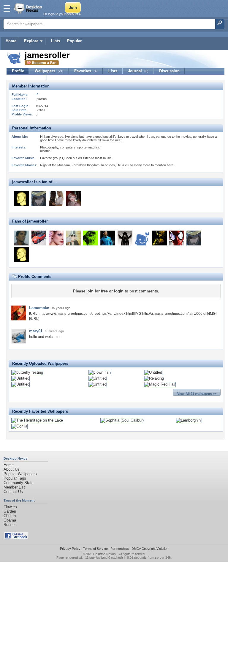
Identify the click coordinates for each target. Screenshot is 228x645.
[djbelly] (159, 238)
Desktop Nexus (104, 554)
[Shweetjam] (56, 238)
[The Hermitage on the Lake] (37, 420)
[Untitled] (153, 372)
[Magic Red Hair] (160, 384)
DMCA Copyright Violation (150, 548)
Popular (74, 41)
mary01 (35, 331)
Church (10, 516)
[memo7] (108, 238)
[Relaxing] (154, 378)
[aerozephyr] (177, 238)
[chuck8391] (91, 238)
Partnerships (119, 548)
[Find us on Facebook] (16, 538)
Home (11, 41)
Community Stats (19, 482)
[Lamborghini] (189, 420)
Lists (55, 41)
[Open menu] (6, 8)
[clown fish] (99, 372)
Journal (138, 71)
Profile (18, 71)
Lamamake (39, 308)
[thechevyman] (39, 238)
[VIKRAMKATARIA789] (22, 238)
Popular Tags (15, 478)
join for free (97, 291)
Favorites (86, 71)
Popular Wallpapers (20, 474)
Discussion (169, 71)
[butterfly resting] (27, 372)
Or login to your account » (62, 14)
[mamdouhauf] (22, 199)
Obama (10, 520)
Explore (31, 41)
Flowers (10, 507)
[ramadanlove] (142, 238)
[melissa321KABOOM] (73, 199)
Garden (10, 511)
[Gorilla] (19, 426)
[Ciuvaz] (39, 199)
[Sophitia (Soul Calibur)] (122, 420)
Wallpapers (49, 71)
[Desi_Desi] (56, 199)
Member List (14, 487)
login (119, 291)
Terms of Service (95, 548)
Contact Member (27, 77)
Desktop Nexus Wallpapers (28, 8)
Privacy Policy (70, 548)
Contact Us (13, 491)
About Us (12, 469)
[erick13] (73, 238)
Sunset (10, 524)
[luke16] (125, 238)
